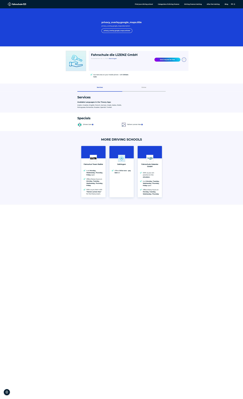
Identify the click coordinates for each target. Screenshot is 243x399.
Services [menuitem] (100, 87)
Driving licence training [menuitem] (193, 4)
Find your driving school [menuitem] (144, 4)
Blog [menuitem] (226, 4)
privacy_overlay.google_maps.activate (117, 30)
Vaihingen (121, 164)
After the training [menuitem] (213, 4)
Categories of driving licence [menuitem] (168, 4)
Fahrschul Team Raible (93, 164)
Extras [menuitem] (144, 87)
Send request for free (167, 59)
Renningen (113, 58)
